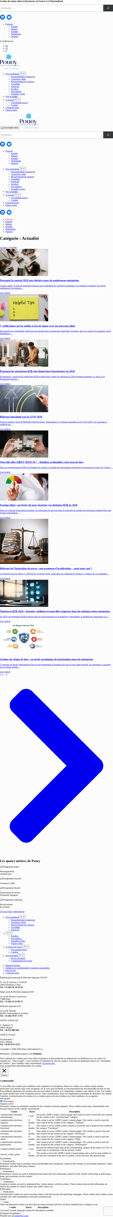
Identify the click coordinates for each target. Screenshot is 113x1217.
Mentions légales (13, 965)
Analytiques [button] (5, 1179)
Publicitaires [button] (5, 1189)
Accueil (3, 247)
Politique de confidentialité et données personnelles (28, 968)
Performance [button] (5, 1169)
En (7, 46)
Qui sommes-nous (19, 949)
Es (7, 48)
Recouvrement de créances (22, 81)
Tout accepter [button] (6, 1066)
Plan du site (11, 970)
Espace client (11, 110)
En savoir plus (48, 1063)
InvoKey (15, 89)
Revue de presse (18, 958)
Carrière (14, 105)
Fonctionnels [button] (5, 1158)
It (6, 51)
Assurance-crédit (18, 79)
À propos (10, 100)
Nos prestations (12, 74)
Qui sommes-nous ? (19, 102)
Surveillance (16, 91)
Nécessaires (8, 1101)
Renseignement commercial (23, 76)
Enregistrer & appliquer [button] (10, 1213)
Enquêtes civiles (18, 94)
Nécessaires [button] (5, 1098)
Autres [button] (3, 1199)
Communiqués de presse (21, 961)
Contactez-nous (12, 107)
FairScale (15, 86)
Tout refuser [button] (17, 1066)
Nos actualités (12, 96)
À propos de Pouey (14, 947)
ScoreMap (15, 84)
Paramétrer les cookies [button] (32, 1066)
